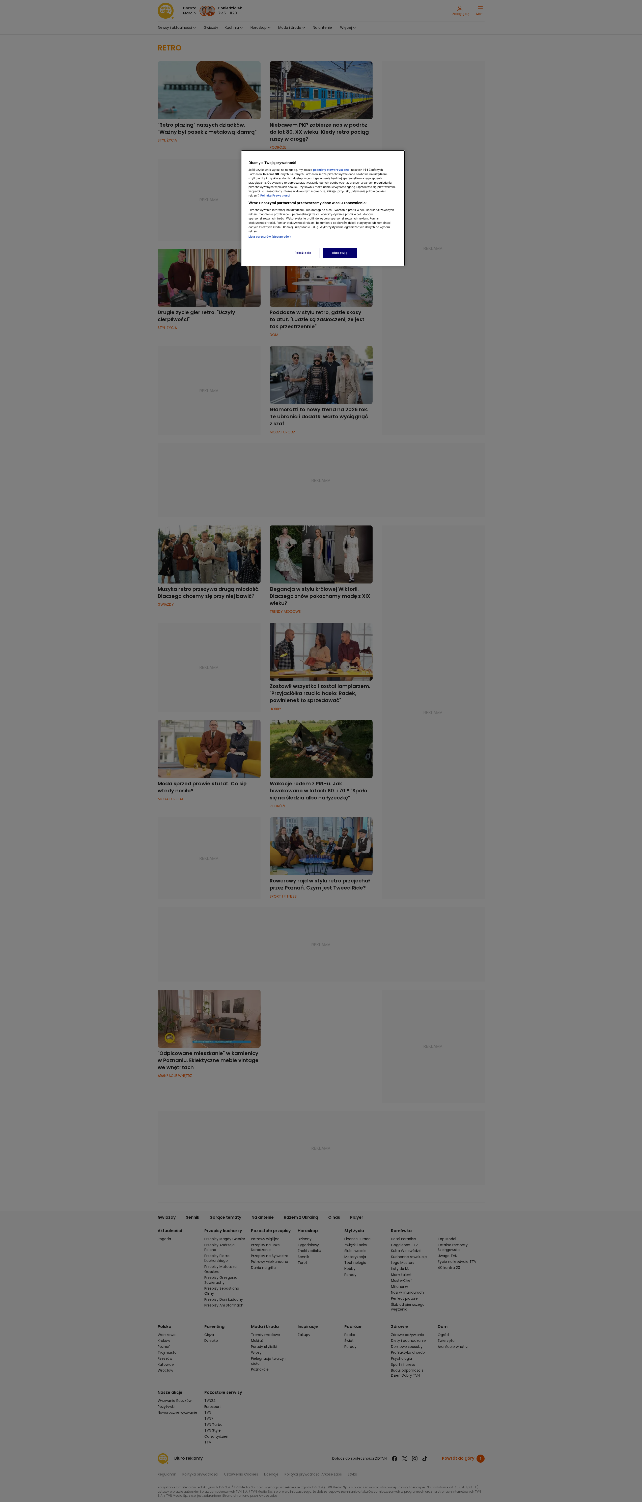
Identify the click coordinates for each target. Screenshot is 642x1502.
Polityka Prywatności (275, 195)
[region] (323, 208)
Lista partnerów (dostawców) (269, 236)
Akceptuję (339, 253)
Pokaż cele (303, 253)
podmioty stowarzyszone (331, 170)
